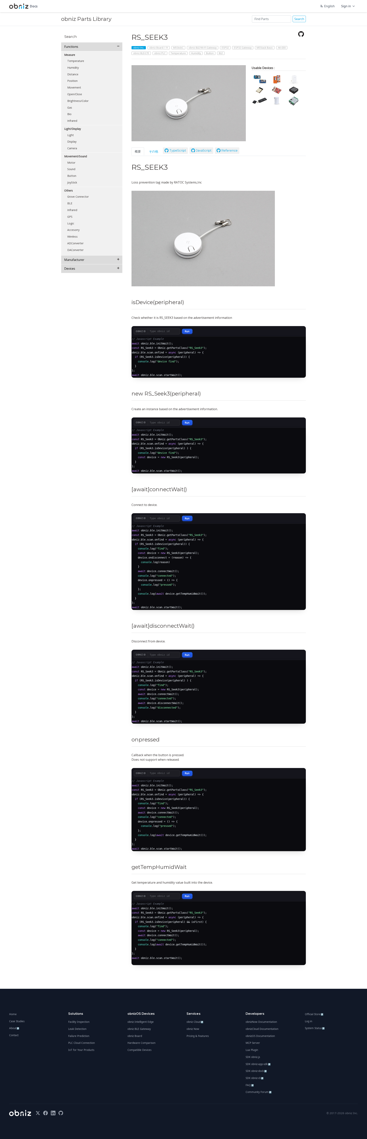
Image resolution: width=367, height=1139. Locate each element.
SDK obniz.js (253, 1057)
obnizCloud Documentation (262, 1029)
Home (13, 1014)
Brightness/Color (78, 101)
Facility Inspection (78, 1022)
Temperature (75, 61)
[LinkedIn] (53, 1113)
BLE (69, 203)
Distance (72, 74)
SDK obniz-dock (256, 1071)
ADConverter (75, 243)
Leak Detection (77, 1029)
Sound (71, 169)
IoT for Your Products (81, 1050)
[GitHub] (301, 34)
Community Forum (258, 1092)
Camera (72, 148)
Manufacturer (74, 260)
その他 (153, 151)
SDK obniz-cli (254, 1078)
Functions (71, 47)
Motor (71, 162)
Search (299, 19)
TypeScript (177, 150)
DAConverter (75, 250)
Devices (69, 268)
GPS (69, 216)
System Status (315, 1028)
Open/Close (74, 94)
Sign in (346, 6)
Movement (74, 87)
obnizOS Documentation (260, 1036)
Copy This (296, 341)
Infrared (72, 121)
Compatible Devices (139, 1050)
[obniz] (20, 1113)
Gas (69, 107)
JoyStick (72, 182)
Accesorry (73, 230)
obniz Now (193, 1029)
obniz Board (134, 1036)
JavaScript (203, 150)
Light (70, 135)
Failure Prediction (78, 1036)
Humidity (73, 67)
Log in (308, 1021)
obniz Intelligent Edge (140, 1022)
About (14, 1028)
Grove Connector (78, 196)
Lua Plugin (252, 1050)
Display (71, 141)
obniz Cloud (195, 1022)
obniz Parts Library (86, 19)
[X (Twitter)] (38, 1113)
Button (71, 176)
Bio (69, 114)
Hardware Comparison (141, 1043)
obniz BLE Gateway (139, 1029)
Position (72, 81)
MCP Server (253, 1043)
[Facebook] (45, 1113)
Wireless (72, 236)
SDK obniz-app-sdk (258, 1064)
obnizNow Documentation (261, 1022)
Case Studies (16, 1021)
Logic (70, 223)
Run (187, 331)
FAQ (250, 1085)
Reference (229, 150)
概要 (138, 151)
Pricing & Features (198, 1036)
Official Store (314, 1014)
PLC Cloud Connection (81, 1043)
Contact (14, 1035)
